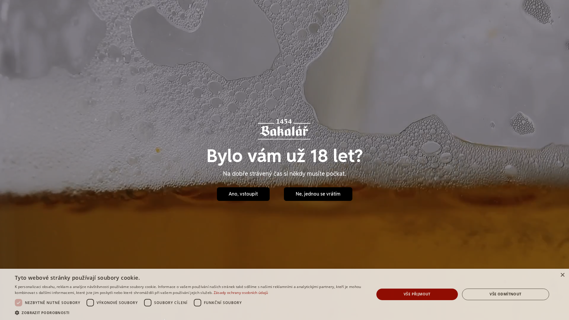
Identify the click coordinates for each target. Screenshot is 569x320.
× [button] (562, 275)
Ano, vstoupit (243, 194)
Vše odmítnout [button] (505, 294)
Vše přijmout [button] (417, 294)
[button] (189, 313)
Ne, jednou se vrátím (318, 194)
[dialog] (284, 294)
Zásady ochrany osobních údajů (241, 292)
